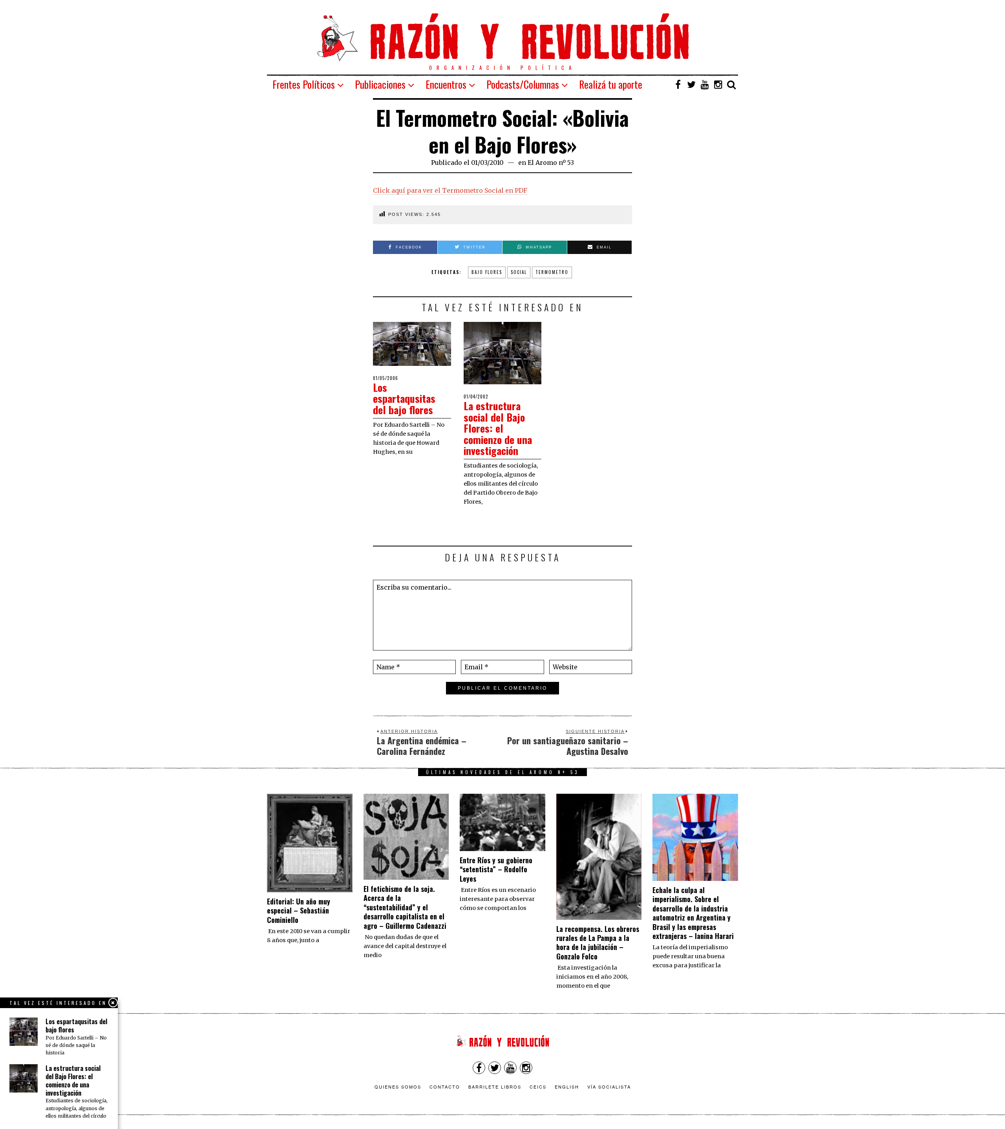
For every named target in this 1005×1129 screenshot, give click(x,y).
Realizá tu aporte (610, 84)
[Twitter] (691, 84)
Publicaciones (380, 84)
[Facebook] (678, 84)
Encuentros (446, 84)
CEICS (538, 1086)
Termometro (551, 272)
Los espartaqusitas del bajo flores (404, 398)
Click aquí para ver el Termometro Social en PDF (450, 190)
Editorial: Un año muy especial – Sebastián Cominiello (298, 910)
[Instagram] (718, 84)
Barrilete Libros (494, 1086)
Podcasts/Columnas (522, 84)
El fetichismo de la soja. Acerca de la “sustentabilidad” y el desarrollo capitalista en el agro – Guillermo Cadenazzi (405, 907)
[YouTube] (704, 84)
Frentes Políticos (303, 84)
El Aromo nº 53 (551, 162)
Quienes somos (398, 1086)
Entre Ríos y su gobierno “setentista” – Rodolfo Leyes (496, 869)
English (567, 1086)
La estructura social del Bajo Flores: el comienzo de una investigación (498, 428)
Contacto (444, 1086)
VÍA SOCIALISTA (609, 1086)
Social (519, 272)
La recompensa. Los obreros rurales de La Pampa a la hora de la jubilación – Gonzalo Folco (597, 942)
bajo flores (486, 272)
